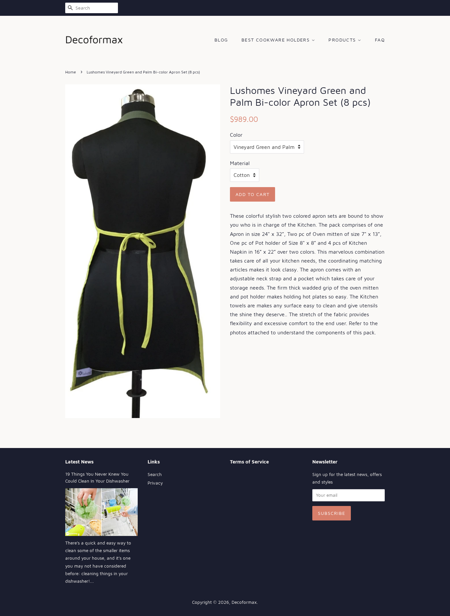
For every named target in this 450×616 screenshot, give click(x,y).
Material (240, 163)
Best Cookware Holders (276, 39)
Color (236, 135)
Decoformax (244, 602)
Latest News (79, 461)
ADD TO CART (252, 194)
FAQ (380, 39)
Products (343, 39)
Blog (221, 39)
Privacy (155, 483)
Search (155, 474)
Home (70, 72)
